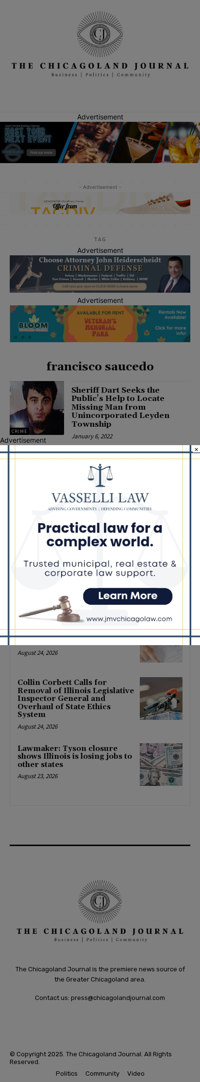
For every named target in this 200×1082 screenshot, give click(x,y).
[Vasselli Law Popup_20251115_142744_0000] (100, 642)
